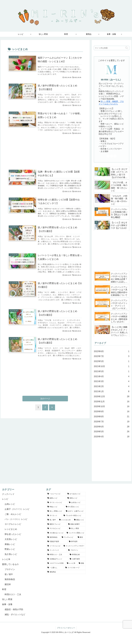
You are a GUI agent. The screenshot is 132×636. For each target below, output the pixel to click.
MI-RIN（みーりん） (111, 79)
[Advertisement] (45, 148)
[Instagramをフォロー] (108, 156)
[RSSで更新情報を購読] (114, 156)
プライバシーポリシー (66, 628)
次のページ (45, 398)
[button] (126, 47)
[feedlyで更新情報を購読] (111, 156)
